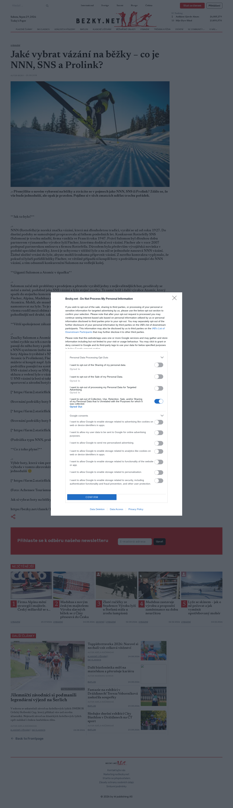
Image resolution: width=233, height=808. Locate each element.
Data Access (116, 509)
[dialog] (116, 404)
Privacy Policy (135, 509)
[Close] (175, 299)
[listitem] (116, 357)
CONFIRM (92, 497)
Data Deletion (97, 509)
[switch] (158, 365)
